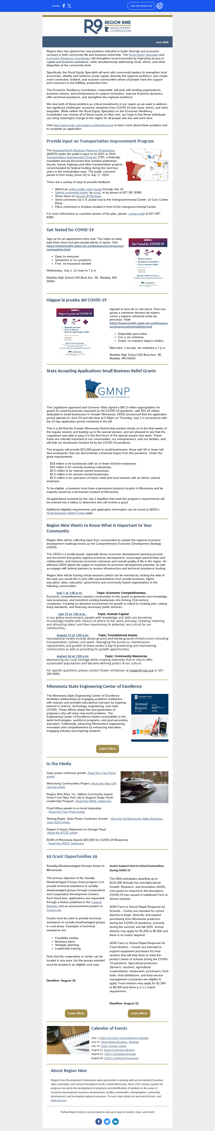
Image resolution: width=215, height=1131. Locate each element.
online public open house (85, 189)
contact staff (136, 213)
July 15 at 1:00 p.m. (72, 614)
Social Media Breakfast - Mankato (120, 1042)
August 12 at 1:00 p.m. (73, 635)
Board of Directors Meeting (119, 1050)
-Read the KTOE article (62, 832)
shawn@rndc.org (141, 670)
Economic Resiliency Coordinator (68, 58)
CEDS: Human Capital (113, 1046)
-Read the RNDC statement (93, 801)
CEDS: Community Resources (121, 1058)
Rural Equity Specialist (143, 54)
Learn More (107, 749)
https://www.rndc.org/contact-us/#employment (83, 125)
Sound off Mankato (88, 196)
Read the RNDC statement (66, 843)
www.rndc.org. (59, 1100)
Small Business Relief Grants (66, 513)
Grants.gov (54, 910)
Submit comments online (71, 192)
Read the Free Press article (67, 811)
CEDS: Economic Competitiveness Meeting (124, 1038)
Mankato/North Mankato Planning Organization (84, 150)
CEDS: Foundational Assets (120, 1054)
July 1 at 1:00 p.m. (70, 593)
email (97, 192)
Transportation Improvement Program (72, 157)
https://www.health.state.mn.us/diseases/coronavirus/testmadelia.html (139, 324)
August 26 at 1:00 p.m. (73, 656)
